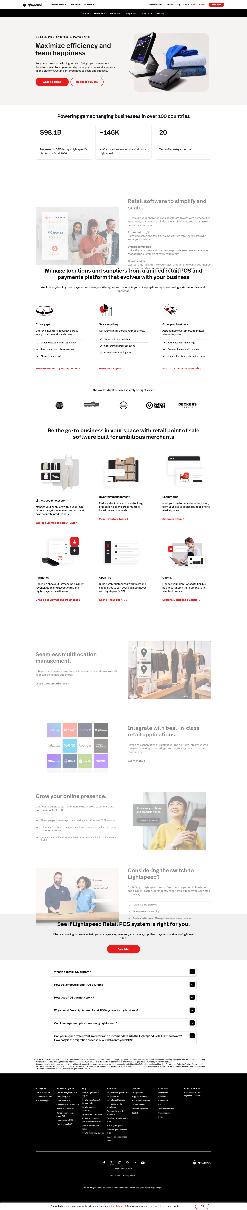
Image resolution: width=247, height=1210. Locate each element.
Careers (161, 1105)
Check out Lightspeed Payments (57, 600)
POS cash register (43, 1101)
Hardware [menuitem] (115, 13)
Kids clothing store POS (66, 1092)
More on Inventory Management (57, 368)
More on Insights (110, 368)
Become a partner (140, 1109)
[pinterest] (127, 1162)
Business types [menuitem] (57, 4)
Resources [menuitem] (154, 4)
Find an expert (138, 1105)
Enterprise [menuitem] (147, 13)
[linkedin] (135, 1162)
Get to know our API (112, 600)
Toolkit (135, 1113)
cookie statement (116, 1206)
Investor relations (166, 1109)
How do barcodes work (92, 1114)
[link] (198, 4)
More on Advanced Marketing (181, 368)
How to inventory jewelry (93, 1133)
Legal (160, 1117)
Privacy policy (129, 1175)
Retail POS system (65, 1088)
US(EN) (117, 1175)
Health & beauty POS (65, 1109)
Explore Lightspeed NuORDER (55, 523)
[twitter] (111, 1162)
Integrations (137, 1092)
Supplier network (139, 1096)
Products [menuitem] (74, 4)
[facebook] (104, 1162)
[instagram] (119, 1162)
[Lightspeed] (32, 4)
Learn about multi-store (51, 683)
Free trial (216, 4)
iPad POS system (43, 1092)
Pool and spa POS (64, 1124)
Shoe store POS (63, 1101)
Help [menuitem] (178, 4)
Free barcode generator (117, 1092)
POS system (41, 1088)
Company (163, 1088)
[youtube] (142, 1162)
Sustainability (164, 1113)
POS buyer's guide (115, 1125)
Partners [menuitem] (88, 4)
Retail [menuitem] (86, 13)
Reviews (162, 1096)
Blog (84, 1088)
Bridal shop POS (63, 1096)
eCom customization (141, 1101)
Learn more (135, 761)
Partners (136, 1088)
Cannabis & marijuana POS (67, 1105)
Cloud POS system (44, 1096)
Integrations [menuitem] (131, 13)
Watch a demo (52, 82)
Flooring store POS (64, 1120)
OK (202, 1206)
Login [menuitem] (186, 4)
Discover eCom (172, 519)
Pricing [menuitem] (160, 13)
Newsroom (163, 1092)
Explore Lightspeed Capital (180, 600)
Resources (112, 1088)
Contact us (163, 1101)
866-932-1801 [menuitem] (198, 4)
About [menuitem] (170, 4)
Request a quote (87, 82)
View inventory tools (112, 519)
